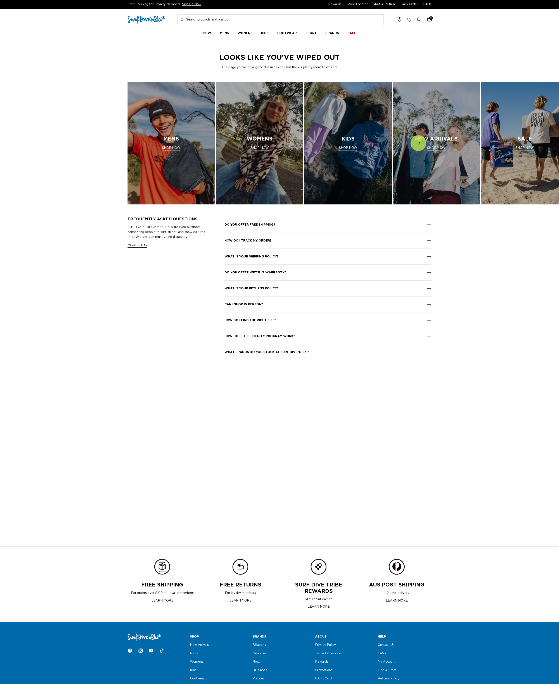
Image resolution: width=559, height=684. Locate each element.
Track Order (409, 4)
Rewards (335, 4)
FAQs (427, 4)
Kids (193, 670)
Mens (194, 653)
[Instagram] (140, 650)
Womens (196, 661)
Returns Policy (388, 678)
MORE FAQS (137, 245)
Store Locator (357, 4)
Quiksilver (260, 653)
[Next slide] (418, 143)
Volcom (258, 678)
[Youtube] (151, 650)
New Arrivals (199, 644)
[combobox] (280, 19)
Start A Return (384, 4)
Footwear (197, 678)
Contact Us (386, 644)
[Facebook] (130, 650)
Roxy (257, 661)
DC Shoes (260, 670)
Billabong (259, 644)
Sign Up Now (191, 4)
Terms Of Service (328, 653)
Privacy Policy (325, 644)
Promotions (323, 670)
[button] (419, 20)
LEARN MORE (162, 600)
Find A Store (387, 670)
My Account (387, 661)
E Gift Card (323, 678)
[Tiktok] (161, 650)
